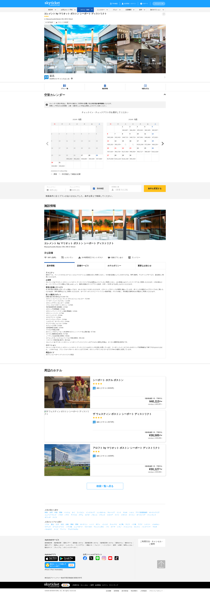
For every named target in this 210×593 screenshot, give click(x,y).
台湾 (51, 512)
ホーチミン (84, 524)
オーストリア (141, 515)
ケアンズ (48, 527)
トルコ (131, 512)
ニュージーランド (50, 515)
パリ (107, 527)
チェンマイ (113, 524)
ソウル (47, 524)
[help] (72, 78)
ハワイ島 (69, 527)
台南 (67, 524)
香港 (60, 512)
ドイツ (117, 515)
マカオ (125, 512)
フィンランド (151, 515)
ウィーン (63, 529)
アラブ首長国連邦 (141, 512)
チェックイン (51, 187)
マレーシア (111, 512)
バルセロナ (48, 529)
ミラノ (119, 527)
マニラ (127, 524)
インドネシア (90, 512)
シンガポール (101, 512)
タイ (73, 512)
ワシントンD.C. (99, 527)
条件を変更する (155, 188)
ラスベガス (88, 527)
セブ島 (121, 524)
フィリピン (80, 512)
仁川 (57, 524)
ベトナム (67, 512)
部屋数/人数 (115, 187)
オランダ (48, 517)
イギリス (124, 515)
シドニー (147, 524)
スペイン (132, 515)
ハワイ (67, 515)
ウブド (140, 524)
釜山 (52, 524)
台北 (62, 524)
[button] (153, 61)
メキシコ (94, 515)
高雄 (71, 524)
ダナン (98, 524)
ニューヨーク (78, 527)
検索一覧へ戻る (105, 486)
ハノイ (91, 524)
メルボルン (155, 524)
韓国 (46, 512)
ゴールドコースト (58, 527)
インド (119, 512)
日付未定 (100, 188)
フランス (102, 515)
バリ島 (134, 524)
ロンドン (137, 527)
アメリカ (74, 515)
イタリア (110, 515)
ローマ (113, 527)
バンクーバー (146, 527)
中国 (55, 512)
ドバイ (56, 529)
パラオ (60, 515)
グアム (81, 515)
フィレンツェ (127, 527)
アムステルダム (73, 529)
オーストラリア (154, 512)
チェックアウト (75, 187)
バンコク (105, 524)
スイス (54, 517)
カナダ (87, 515)
